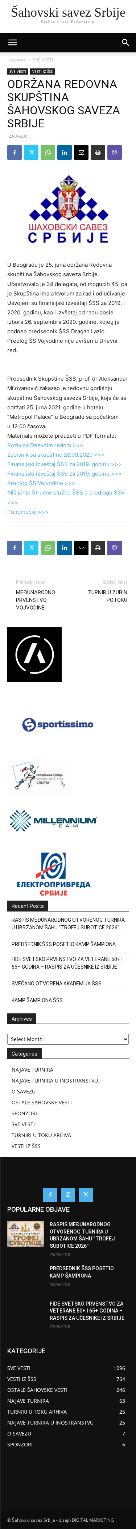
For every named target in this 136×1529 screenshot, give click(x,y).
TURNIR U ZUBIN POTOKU (107, 596)
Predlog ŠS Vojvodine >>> (41, 483)
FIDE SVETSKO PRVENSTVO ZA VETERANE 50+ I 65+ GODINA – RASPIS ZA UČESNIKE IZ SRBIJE (67, 963)
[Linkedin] (64, 152)
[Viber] (114, 152)
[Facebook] (14, 152)
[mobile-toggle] (12, 42)
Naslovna (16, 60)
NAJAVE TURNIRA (32, 1069)
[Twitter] (31, 152)
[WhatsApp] (48, 152)
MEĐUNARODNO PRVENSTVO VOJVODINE (35, 600)
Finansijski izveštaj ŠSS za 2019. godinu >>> (64, 464)
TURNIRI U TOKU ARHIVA (41, 1135)
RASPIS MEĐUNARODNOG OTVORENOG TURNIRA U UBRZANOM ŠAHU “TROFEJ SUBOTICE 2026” (68, 923)
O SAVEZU (24, 1091)
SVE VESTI (43, 60)
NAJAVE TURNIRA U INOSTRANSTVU (55, 1080)
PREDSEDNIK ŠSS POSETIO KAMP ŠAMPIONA (64, 944)
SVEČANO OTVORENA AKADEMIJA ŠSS (57, 983)
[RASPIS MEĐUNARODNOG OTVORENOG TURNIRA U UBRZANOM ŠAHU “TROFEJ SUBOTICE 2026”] (25, 1234)
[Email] (81, 152)
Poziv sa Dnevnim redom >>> (45, 445)
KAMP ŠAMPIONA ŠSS (37, 1000)
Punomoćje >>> (28, 511)
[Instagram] (68, 1195)
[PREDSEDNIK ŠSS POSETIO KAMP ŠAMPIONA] (25, 1278)
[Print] (98, 152)
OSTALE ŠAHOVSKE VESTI (42, 1102)
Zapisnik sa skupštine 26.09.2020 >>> (56, 454)
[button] (126, 42)
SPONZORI (24, 1113)
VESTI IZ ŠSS (42, 71)
